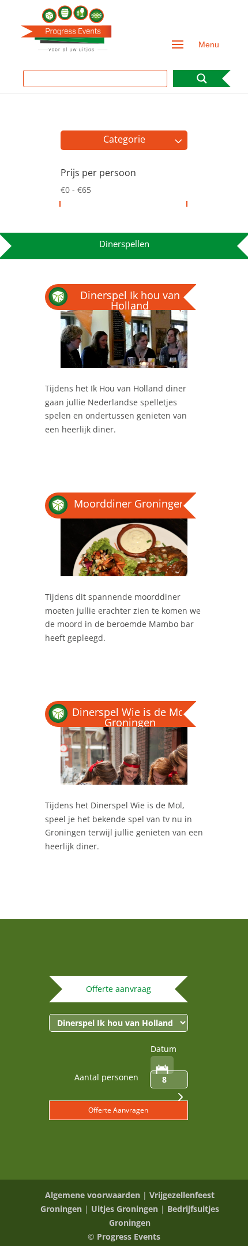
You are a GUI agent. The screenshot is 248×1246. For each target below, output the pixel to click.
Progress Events (128, 1236)
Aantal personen (106, 1077)
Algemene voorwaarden (92, 1194)
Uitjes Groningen (124, 1208)
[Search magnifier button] (202, 78)
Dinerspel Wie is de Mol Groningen (129, 717)
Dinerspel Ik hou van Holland (130, 300)
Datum (163, 1048)
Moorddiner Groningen (130, 503)
